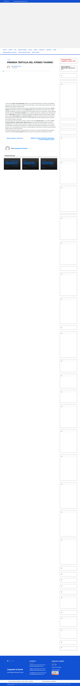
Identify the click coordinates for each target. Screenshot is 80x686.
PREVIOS (30, 49)
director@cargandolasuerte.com (36, 666)
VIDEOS (54, 49)
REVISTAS (35, 49)
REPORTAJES (48, 49)
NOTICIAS (5, 49)
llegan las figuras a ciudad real (15, 138)
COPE (15, 49)
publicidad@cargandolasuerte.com (36, 674)
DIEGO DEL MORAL (35, 52)
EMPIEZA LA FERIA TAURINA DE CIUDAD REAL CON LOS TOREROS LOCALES (42, 139)
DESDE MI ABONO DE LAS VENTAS (10, 52)
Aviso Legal (54, 664)
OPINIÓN (10, 49)
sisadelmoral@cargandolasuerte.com (37, 670)
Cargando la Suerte (17, 66)
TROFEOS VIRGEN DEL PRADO (24, 52)
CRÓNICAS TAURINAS (22, 49)
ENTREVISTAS (42, 49)
